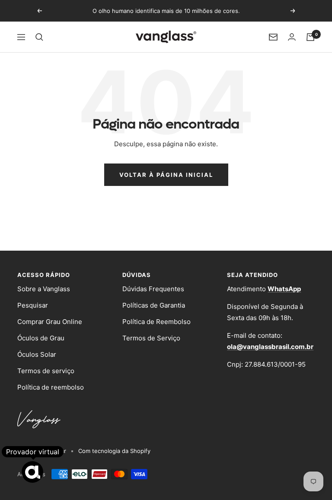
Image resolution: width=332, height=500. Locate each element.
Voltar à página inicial (166, 174)
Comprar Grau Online (49, 322)
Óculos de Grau (40, 338)
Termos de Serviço (151, 338)
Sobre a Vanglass (43, 289)
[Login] (292, 37)
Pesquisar (32, 305)
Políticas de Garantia (153, 305)
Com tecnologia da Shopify (114, 450)
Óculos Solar (36, 354)
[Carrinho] (310, 37)
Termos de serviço (45, 371)
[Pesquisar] (39, 37)
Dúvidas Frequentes (153, 289)
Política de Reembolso (156, 322)
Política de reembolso (50, 387)
